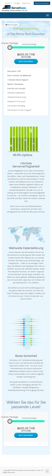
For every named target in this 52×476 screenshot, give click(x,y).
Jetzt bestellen (26, 61)
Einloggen (17, 3)
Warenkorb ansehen (42, 3)
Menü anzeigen (12, 25)
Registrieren (26, 3)
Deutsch (8, 3)
